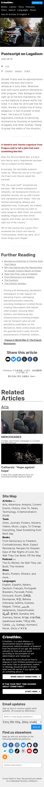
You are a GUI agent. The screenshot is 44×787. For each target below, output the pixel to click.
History (16, 508)
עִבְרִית (25, 617)
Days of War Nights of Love (18, 551)
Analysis (26, 504)
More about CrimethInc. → (25, 676)
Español (9, 71)
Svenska (7, 617)
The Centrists (11, 280)
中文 (18, 599)
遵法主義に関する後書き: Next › (22, 376)
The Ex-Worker (11, 562)
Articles (7, 500)
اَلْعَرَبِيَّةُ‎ (5, 613)
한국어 (14, 613)
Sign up (36, 727)
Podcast (7, 559)
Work (26, 544)
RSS (13, 501)
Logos (23, 526)
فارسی (25, 606)
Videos (6, 526)
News (34, 508)
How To (25, 508)
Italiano (26, 584)
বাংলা (32, 613)
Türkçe (16, 606)
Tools (21, 7)
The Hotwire (17, 566)
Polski (29, 591)
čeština (19, 602)
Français (18, 588)
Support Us (37, 3)
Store (4, 10)
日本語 (27, 71)
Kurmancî (32, 624)
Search (12, 10)
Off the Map (34, 555)
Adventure (14, 504)
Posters (25, 522)
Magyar (6, 606)
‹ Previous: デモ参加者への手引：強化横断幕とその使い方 (22, 371)
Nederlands (9, 610)
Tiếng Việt (29, 621)
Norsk (5, 628)
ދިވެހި (13, 624)
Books (4, 7)
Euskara (29, 602)
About (33, 10)
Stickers (35, 522)
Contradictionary (12, 544)
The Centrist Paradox (15, 283)
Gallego (18, 71)
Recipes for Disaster (27, 548)
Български (8, 599)
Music (15, 526)
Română (24, 613)
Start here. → (32, 691)
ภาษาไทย (35, 617)
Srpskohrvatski (25, 610)
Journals (15, 522)
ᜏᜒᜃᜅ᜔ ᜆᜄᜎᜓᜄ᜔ (19, 628)
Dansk (17, 617)
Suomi (18, 595)
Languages (22, 10)
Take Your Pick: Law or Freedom (21, 274)
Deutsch (7, 588)
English (6, 584)
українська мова (12, 621)
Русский (19, 591)
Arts (7, 66)
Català (6, 624)
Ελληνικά (7, 595)
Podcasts (30, 7)
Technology (9, 511)
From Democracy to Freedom (19, 277)
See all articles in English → (15, 14)
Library (12, 7)
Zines (5, 522)
